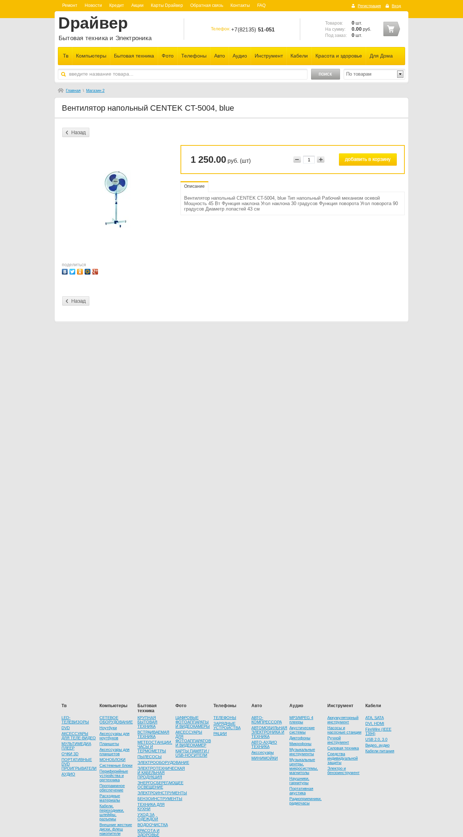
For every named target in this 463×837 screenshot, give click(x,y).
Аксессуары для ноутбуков (114, 735)
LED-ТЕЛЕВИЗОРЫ (75, 719)
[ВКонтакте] (65, 271)
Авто (219, 56)
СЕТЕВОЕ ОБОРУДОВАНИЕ (116, 719)
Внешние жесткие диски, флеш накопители (115, 829)
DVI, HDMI (374, 723)
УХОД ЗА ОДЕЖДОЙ (147, 816)
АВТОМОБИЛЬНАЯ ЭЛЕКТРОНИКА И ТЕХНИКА (269, 732)
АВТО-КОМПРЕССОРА (266, 719)
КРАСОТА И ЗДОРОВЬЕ (148, 832)
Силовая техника (343, 748)
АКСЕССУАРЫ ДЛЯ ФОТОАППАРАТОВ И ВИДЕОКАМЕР (193, 738)
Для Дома (381, 56)
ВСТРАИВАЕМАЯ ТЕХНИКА (153, 734)
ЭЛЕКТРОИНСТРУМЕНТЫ (162, 793)
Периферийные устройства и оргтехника (113, 775)
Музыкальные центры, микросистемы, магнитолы (303, 766)
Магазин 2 (95, 90)
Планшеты (109, 744)
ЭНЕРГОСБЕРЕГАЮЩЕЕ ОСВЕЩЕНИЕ (160, 785)
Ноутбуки (108, 728)
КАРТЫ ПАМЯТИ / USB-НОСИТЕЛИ (192, 753)
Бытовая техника (134, 56)
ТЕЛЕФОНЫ (224, 717)
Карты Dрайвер (167, 5)
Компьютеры (91, 56)
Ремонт (69, 5)
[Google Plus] (96, 271)
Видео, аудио (377, 745)
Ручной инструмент (338, 740)
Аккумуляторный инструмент (342, 719)
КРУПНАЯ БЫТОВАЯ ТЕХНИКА (147, 721)
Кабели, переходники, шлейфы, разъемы (111, 812)
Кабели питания (379, 751)
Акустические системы (302, 730)
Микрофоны (300, 744)
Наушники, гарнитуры (299, 780)
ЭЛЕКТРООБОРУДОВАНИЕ (163, 762)
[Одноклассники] (81, 271)
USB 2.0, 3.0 (376, 739)
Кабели (299, 56)
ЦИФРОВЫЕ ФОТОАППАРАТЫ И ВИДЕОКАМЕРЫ (192, 721)
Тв (65, 56)
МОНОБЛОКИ (112, 759)
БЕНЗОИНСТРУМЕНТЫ (159, 798)
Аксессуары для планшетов (114, 751)
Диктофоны (299, 738)
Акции (137, 5)
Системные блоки (115, 765)
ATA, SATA (374, 717)
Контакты (240, 5)
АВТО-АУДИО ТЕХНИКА (264, 744)
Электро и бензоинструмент (343, 770)
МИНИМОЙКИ (264, 758)
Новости (93, 5)
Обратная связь (206, 5)
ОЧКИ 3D (69, 754)
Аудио (240, 56)
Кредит (116, 5)
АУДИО (68, 774)
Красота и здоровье (338, 56)
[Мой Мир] (88, 271)
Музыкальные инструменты (302, 751)
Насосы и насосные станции (344, 730)
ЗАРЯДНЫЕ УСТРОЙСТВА (227, 725)
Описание (194, 186)
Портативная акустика (301, 790)
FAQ (261, 5)
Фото (168, 56)
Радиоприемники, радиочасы (305, 800)
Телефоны (194, 56)
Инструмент (269, 56)
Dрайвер (93, 23)
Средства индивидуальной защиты (342, 758)
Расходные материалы (109, 798)
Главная (73, 90)
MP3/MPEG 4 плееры (301, 719)
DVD (65, 728)
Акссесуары (262, 752)
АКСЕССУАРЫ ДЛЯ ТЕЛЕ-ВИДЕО (78, 735)
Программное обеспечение (112, 787)
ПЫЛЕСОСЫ (149, 757)
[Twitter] (73, 271)
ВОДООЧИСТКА (152, 825)
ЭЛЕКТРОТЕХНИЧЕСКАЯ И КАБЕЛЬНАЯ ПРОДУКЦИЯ (161, 772)
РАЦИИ (220, 733)
